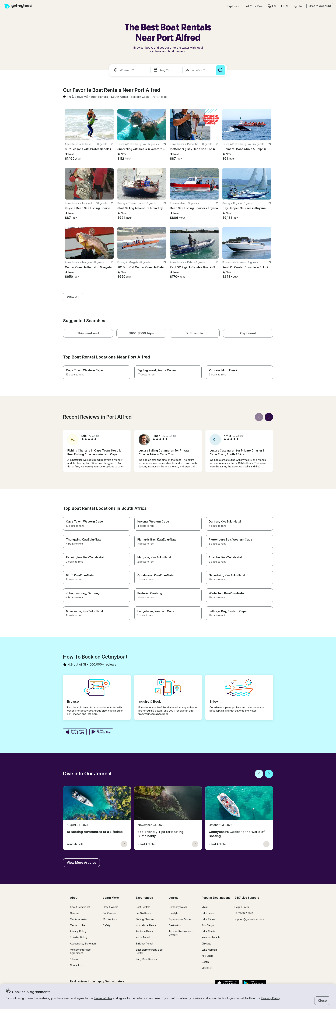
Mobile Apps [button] (110, 919)
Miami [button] (205, 906)
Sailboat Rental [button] (144, 943)
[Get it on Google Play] (101, 732)
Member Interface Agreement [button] (80, 951)
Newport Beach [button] (211, 937)
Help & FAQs (241, 906)
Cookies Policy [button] (78, 937)
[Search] (220, 70)
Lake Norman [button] (209, 949)
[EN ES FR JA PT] (272, 6)
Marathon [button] (207, 968)
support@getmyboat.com (249, 919)
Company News (178, 906)
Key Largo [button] (207, 955)
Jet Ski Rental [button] (144, 913)
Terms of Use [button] (103, 998)
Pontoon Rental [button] (144, 931)
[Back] (259, 417)
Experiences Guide (180, 919)
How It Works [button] (110, 906)
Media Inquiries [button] (79, 919)
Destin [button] (205, 961)
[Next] (269, 417)
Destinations (176, 925)
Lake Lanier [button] (208, 913)
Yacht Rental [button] (143, 937)
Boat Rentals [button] (143, 906)
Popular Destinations (216, 897)
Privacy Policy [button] (270, 998)
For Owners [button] (109, 913)
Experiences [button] (144, 897)
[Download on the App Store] (75, 732)
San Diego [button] (208, 925)
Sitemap (74, 959)
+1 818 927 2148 (243, 913)
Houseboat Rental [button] (146, 925)
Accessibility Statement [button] (83, 943)
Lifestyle (173, 913)
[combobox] (130, 70)
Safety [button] (106, 925)
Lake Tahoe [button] (208, 919)
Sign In (297, 6)
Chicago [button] (206, 943)
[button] (254, 6)
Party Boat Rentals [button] (146, 959)
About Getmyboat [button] (80, 906)
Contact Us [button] (76, 965)
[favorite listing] (112, 144)
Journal (174, 897)
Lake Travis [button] (208, 931)
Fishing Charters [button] (145, 919)
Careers (74, 913)
